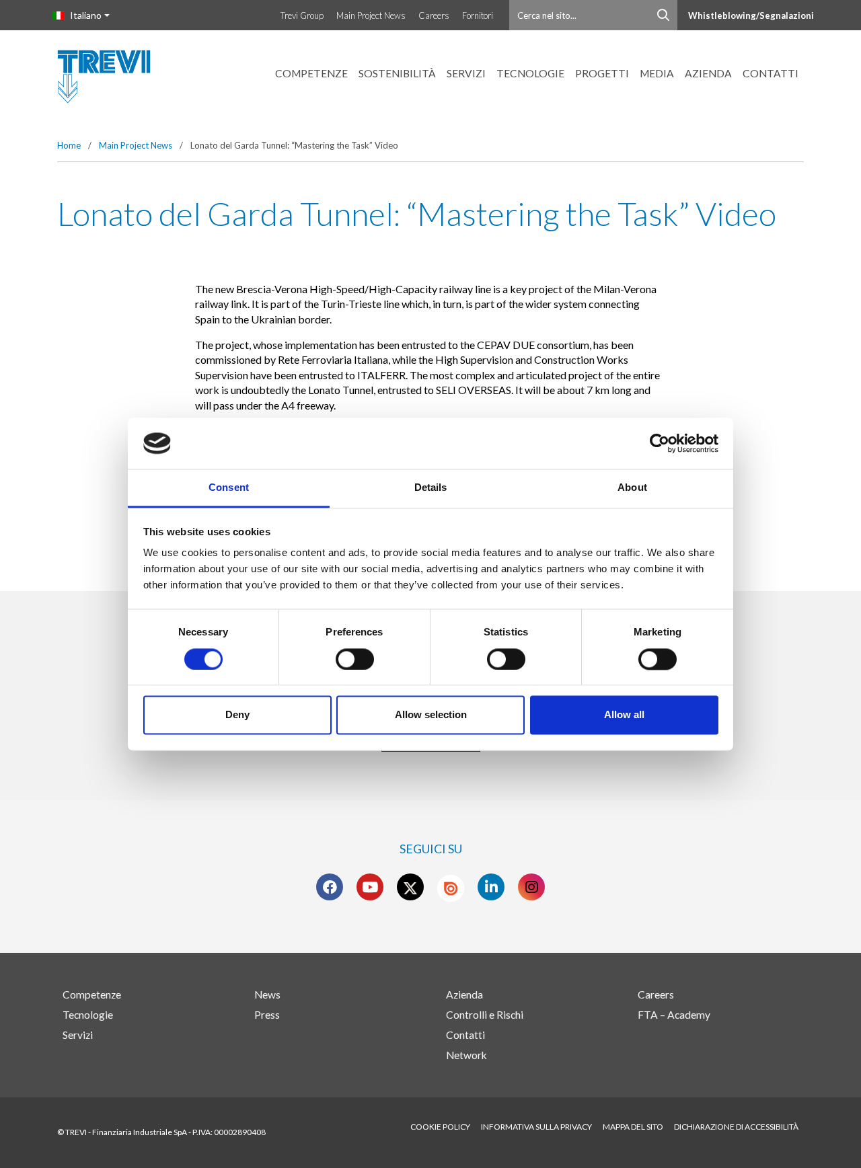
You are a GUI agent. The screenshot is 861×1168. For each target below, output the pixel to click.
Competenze (311, 73)
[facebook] (330, 887)
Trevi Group (302, 15)
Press (267, 1015)
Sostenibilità (397, 73)
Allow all (624, 715)
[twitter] (410, 887)
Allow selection (431, 715)
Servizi (466, 73)
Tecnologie (530, 73)
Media (657, 73)
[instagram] (531, 887)
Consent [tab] (229, 488)
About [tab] (632, 488)
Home (69, 145)
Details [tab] (430, 488)
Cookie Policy (440, 1127)
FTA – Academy (674, 1015)
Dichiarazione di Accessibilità (736, 1127)
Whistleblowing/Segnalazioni (751, 15)
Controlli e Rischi (484, 1015)
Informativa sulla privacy (536, 1127)
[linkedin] (491, 887)
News (267, 994)
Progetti (602, 73)
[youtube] (370, 887)
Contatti (770, 73)
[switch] (355, 659)
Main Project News (371, 15)
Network (466, 1055)
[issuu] (451, 888)
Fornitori (477, 15)
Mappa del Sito (633, 1127)
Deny (237, 715)
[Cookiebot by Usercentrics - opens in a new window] (659, 443)
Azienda (708, 73)
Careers (433, 15)
